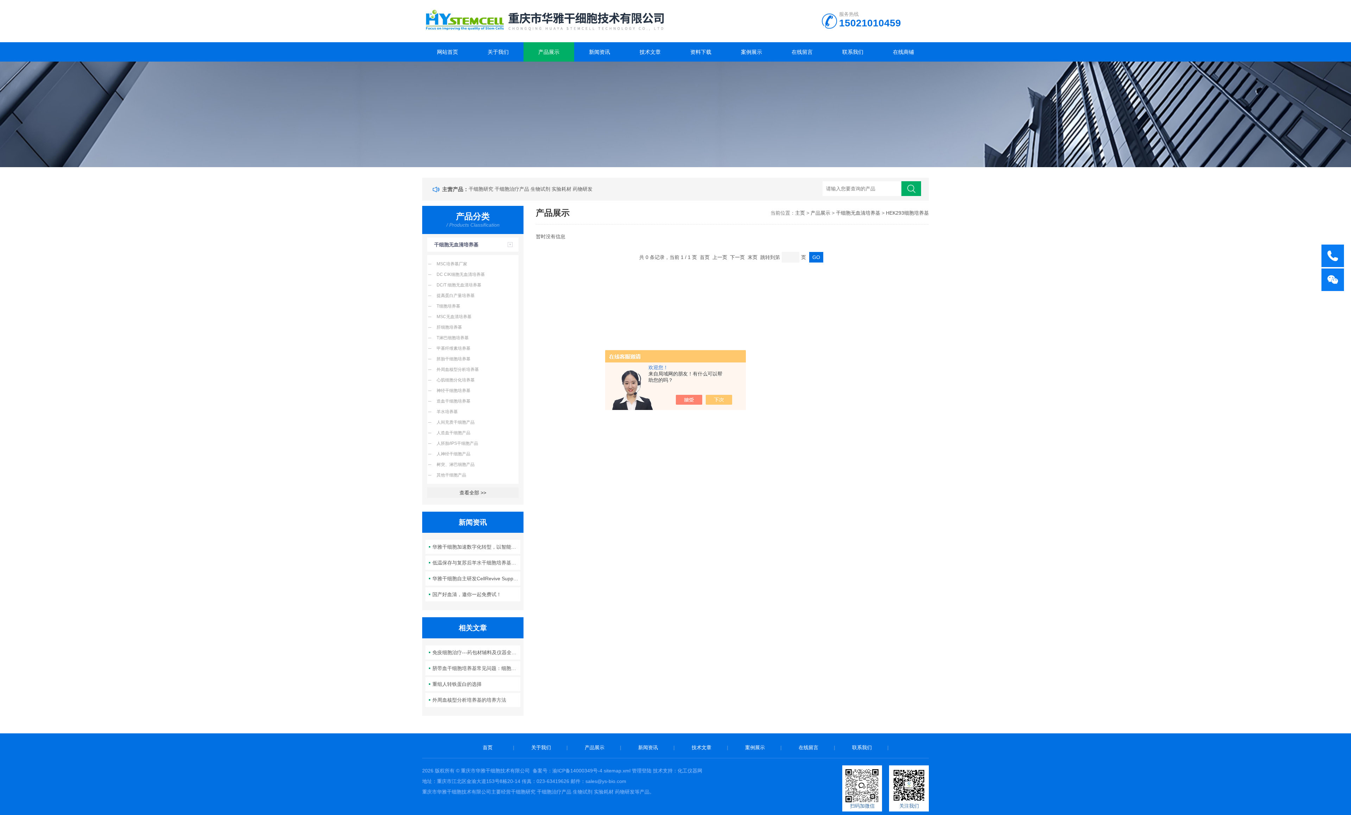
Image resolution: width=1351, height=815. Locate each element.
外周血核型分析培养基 (458, 369)
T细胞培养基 (448, 306)
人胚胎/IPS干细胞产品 (457, 443)
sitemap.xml (617, 770)
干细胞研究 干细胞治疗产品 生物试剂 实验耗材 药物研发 (530, 189)
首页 (488, 747)
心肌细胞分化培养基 (456, 380)
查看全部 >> (472, 492)
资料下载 (700, 52)
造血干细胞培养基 (453, 401)
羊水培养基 (447, 411)
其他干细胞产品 (451, 475)
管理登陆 (642, 770)
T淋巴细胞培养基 (453, 337)
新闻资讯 (599, 52)
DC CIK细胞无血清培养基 (461, 274)
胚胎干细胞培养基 (453, 358)
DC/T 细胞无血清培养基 (459, 285)
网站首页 (447, 52)
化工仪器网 (690, 770)
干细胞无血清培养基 (456, 244)
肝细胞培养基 (449, 327)
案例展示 (751, 52)
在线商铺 (903, 52)
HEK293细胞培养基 (907, 213)
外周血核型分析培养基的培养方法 (469, 700)
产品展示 (548, 52)
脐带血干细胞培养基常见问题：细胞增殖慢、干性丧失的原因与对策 (476, 668)
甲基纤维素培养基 (453, 348)
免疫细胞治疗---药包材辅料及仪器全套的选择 (476, 652)
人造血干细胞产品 (453, 432)
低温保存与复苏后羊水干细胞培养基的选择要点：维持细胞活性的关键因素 (476, 563)
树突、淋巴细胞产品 (456, 464)
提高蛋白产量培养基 (456, 295)
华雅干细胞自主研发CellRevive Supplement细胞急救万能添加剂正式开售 (476, 578)
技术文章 (650, 52)
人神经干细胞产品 (453, 453)
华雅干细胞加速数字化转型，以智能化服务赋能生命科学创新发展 (476, 547)
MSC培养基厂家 (452, 263)
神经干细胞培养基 (453, 390)
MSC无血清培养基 (454, 316)
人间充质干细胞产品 (456, 422)
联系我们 (852, 52)
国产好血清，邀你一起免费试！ (466, 594)
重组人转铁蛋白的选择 (457, 684)
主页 (800, 213)
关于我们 (498, 52)
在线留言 (802, 52)
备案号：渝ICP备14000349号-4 (567, 770)
